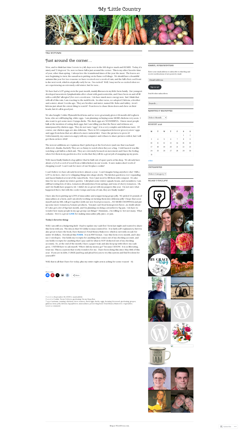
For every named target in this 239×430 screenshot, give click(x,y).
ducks (97, 301)
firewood (116, 301)
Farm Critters (66, 299)
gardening (77, 299)
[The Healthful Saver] (182, 242)
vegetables (127, 304)
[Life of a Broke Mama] (159, 265)
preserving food (96, 304)
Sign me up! (154, 87)
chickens (69, 301)
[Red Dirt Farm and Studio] (182, 356)
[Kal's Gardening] (159, 355)
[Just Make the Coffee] (182, 401)
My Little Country (119, 9)
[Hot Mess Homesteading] (159, 242)
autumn (55, 301)
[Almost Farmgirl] (159, 219)
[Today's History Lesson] (182, 378)
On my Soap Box (88, 299)
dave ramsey (79, 301)
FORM (80, 234)
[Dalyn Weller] (182, 333)
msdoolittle (78, 297)
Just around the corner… (69, 60)
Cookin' (56, 299)
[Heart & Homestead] (182, 310)
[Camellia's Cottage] (159, 287)
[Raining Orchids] (182, 265)
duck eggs (90, 301)
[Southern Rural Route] (159, 378)
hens (55, 304)
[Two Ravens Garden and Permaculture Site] (159, 401)
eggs (102, 301)
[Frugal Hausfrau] (182, 220)
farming (108, 301)
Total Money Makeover (113, 304)
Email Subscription (161, 65)
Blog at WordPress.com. (119, 426)
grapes (133, 301)
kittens (64, 304)
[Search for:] (170, 103)
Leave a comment (53, 306)
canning (62, 301)
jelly (59, 304)
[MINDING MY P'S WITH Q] (182, 288)
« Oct (150, 161)
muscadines (84, 304)
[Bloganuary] (159, 197)
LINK (71, 214)
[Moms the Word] (159, 310)
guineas (49, 304)
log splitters (73, 304)
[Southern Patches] (182, 197)
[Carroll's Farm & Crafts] (159, 333)
